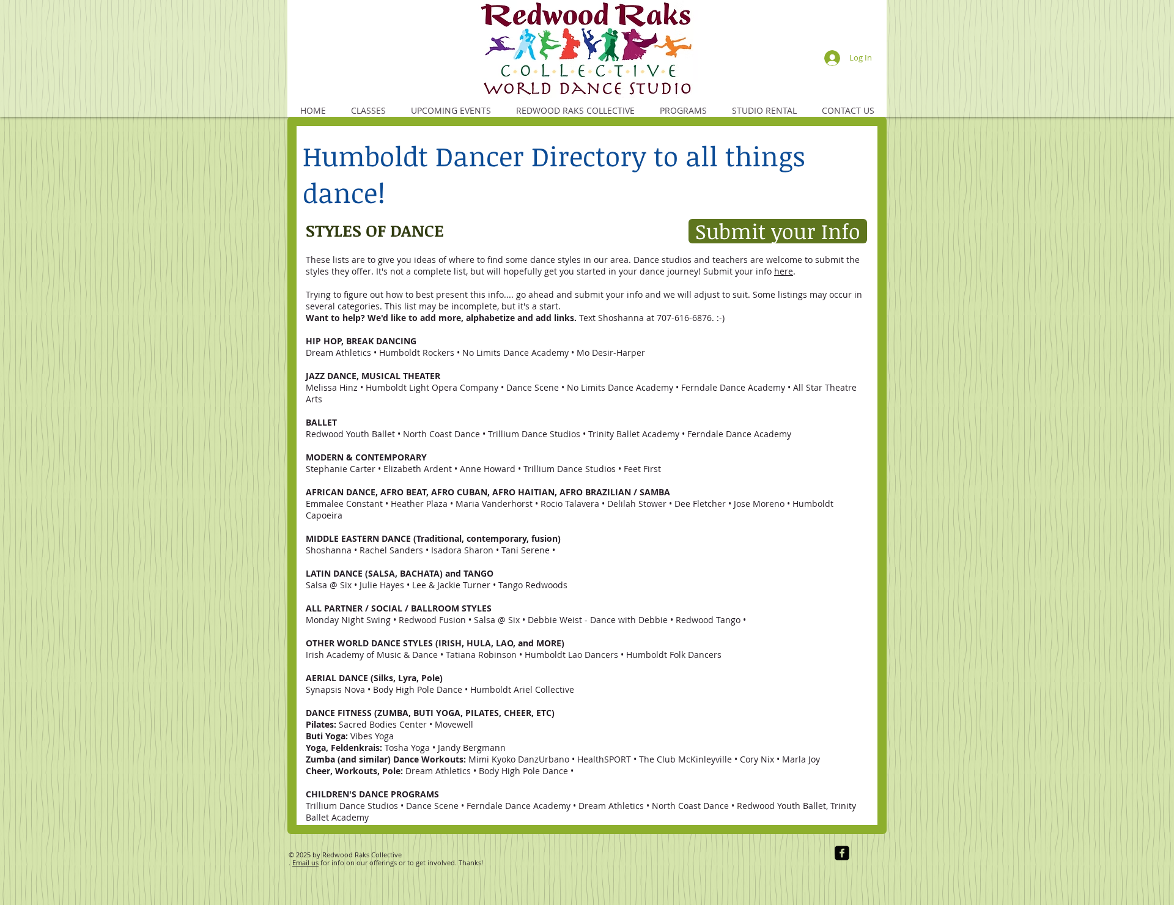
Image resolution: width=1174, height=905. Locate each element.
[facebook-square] (842, 853)
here (783, 271)
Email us (305, 862)
